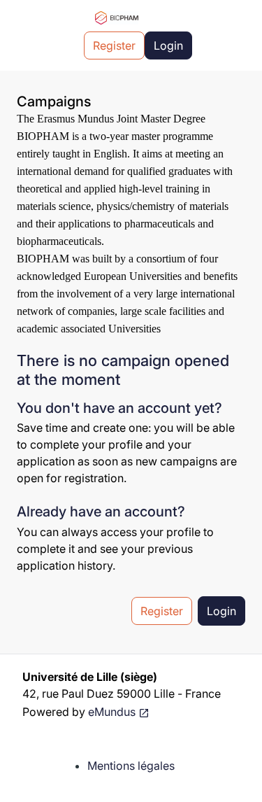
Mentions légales (131, 766)
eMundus (112, 712)
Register (114, 45)
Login (168, 45)
